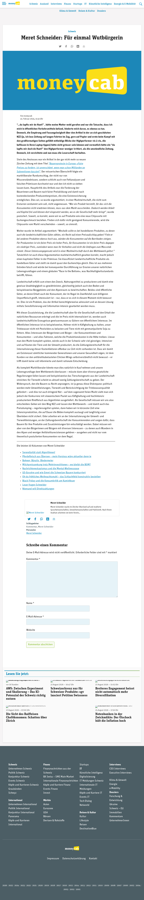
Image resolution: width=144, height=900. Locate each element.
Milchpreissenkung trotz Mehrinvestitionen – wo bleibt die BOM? (56, 465)
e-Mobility (114, 788)
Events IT (84, 797)
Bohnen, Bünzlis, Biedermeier (37, 460)
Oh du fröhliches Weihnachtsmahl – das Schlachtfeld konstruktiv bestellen (61, 477)
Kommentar (31, 527)
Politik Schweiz (16, 773)
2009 (106, 886)
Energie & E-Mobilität (125, 4)
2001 (78, 889)
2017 (59, 886)
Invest (46, 793)
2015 (70, 886)
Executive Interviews (120, 773)
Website (30, 630)
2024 (16, 886)
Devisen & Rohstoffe (53, 820)
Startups (77, 4)
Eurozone (48, 808)
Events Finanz (50, 789)
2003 (66, 889)
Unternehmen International (22, 804)
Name (30, 603)
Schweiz (33, 4)
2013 (82, 886)
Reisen (83, 824)
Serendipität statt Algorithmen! (38, 452)
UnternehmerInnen (119, 820)
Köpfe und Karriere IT (91, 793)
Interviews (56, 4)
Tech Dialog (86, 801)
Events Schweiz (16, 781)
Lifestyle (84, 820)
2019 (46, 886)
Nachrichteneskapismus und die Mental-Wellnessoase (50, 468)
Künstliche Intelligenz (100, 4)
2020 (40, 886)
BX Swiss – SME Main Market (58, 777)
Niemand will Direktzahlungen (38, 489)
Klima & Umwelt (67, 11)
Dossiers (101, 11)
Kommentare (116, 816)
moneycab (28, 116)
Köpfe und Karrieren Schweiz (23, 785)
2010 (100, 886)
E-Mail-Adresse (35, 617)
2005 (132, 886)
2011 (94, 886)
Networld (84, 805)
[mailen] (84, 46)
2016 (64, 886)
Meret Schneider (45, 527)
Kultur (83, 816)
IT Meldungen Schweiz (92, 781)
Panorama (13, 816)
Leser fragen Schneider (34, 485)
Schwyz (12, 793)
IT (85, 4)
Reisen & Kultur (86, 11)
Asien (46, 804)
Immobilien (115, 812)
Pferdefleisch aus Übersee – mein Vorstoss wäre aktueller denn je (56, 456)
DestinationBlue (88, 829)
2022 (28, 886)
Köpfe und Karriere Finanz (56, 785)
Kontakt (93, 858)
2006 (125, 886)
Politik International (19, 808)
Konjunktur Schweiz (18, 777)
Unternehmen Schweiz (20, 769)
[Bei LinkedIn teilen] (78, 46)
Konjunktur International (21, 812)
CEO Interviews (117, 769)
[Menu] (4, 4)
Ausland (44, 4)
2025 (11, 886)
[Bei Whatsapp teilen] (72, 46)
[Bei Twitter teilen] (60, 46)
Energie (113, 784)
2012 (88, 886)
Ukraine (113, 804)
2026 (5, 886)
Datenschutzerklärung (74, 858)
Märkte (47, 800)
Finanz (67, 4)
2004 (138, 886)
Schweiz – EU (116, 808)
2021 (34, 886)
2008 (113, 886)
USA (45, 812)
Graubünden (15, 789)
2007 (119, 886)
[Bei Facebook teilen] (66, 46)
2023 (23, 886)
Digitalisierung (87, 777)
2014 (76, 886)
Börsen (46, 816)
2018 (52, 886)
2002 (72, 889)
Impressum (53, 858)
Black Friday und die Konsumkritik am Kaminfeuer (48, 481)
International (15, 800)
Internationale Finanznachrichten (60, 781)
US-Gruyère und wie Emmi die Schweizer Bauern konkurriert (54, 473)
